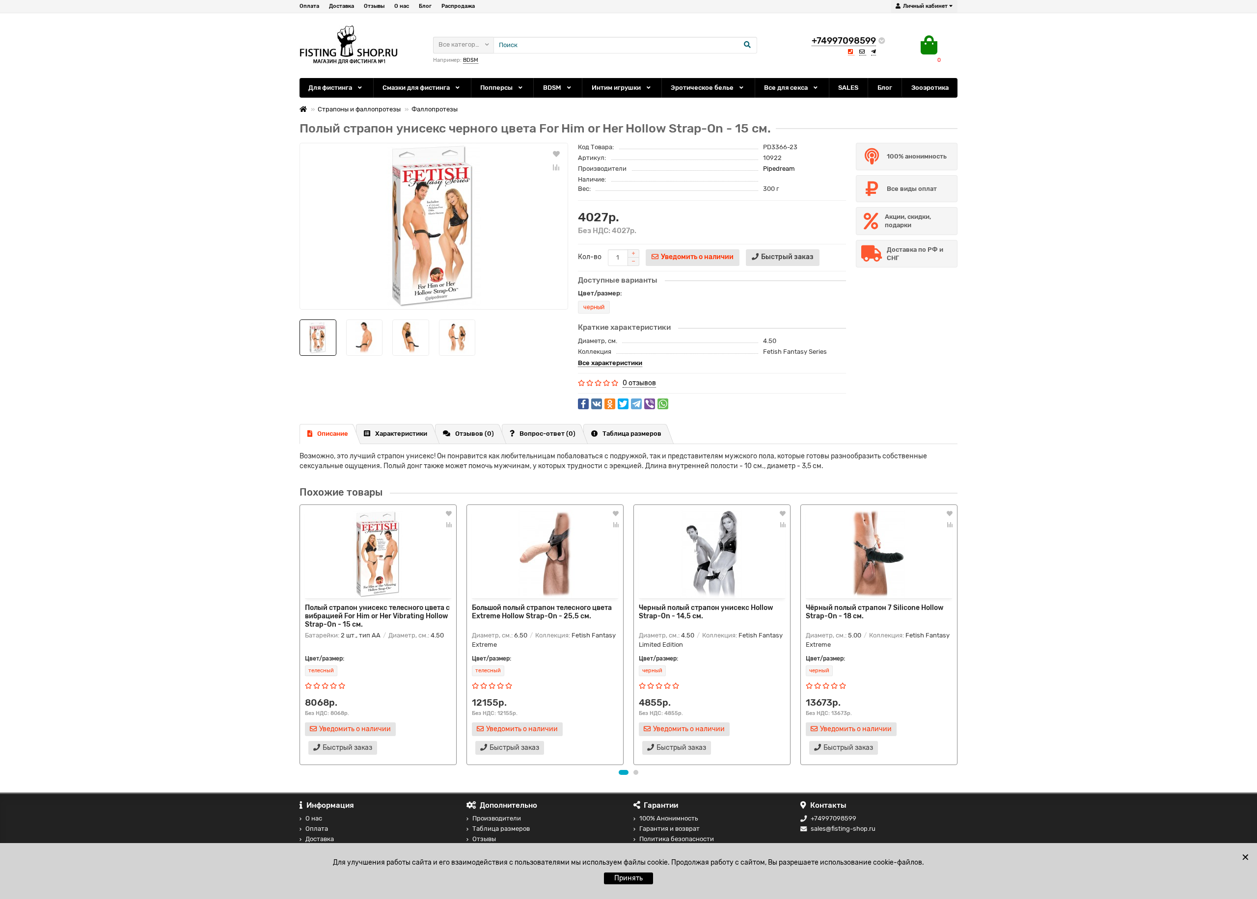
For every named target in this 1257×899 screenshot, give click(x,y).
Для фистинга (331, 87)
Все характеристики (610, 363)
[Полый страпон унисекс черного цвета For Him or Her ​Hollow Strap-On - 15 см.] (434, 226)
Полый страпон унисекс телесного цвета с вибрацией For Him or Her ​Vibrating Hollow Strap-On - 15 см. (377, 616)
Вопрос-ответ (547, 433)
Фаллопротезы (434, 109)
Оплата (309, 6)
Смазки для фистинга (417, 87)
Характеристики (401, 433)
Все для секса (786, 87)
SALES (848, 87)
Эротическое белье (703, 87)
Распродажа (458, 6)
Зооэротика (930, 87)
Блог (425, 6)
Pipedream (779, 168)
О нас (401, 6)
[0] (929, 45)
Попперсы (497, 87)
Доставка (341, 6)
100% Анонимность (668, 818)
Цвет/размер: (600, 293)
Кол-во (589, 257)
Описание (332, 433)
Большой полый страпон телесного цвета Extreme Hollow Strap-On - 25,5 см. (542, 612)
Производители (496, 818)
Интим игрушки (617, 87)
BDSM (553, 87)
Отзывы (374, 6)
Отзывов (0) (474, 433)
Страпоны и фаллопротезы (359, 109)
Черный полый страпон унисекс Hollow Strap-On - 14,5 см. (706, 612)
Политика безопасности (676, 839)
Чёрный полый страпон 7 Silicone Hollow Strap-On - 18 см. (875, 612)
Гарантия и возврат (669, 828)
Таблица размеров (631, 433)
